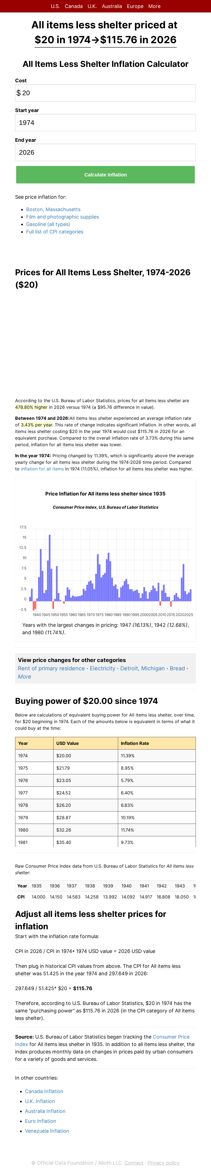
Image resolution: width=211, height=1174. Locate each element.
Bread (177, 668)
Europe (135, 6)
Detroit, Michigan (142, 668)
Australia (112, 6)
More (154, 6)
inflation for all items (42, 469)
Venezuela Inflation (47, 1131)
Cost (21, 80)
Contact (133, 1163)
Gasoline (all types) (48, 224)
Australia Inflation (45, 1111)
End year (25, 140)
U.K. (92, 6)
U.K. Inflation (40, 1101)
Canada (74, 6)
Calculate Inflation (105, 175)
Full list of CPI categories (54, 232)
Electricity (102, 668)
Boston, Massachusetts (53, 209)
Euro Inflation (40, 1121)
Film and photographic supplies (62, 217)
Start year (27, 110)
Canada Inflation (44, 1091)
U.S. (55, 6)
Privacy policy (164, 1163)
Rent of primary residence (51, 668)
